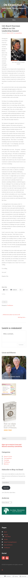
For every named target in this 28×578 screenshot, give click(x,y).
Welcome (6, 464)
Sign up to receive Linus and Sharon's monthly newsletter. (12, 445)
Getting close (21, 317)
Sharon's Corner (8, 456)
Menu (14, 20)
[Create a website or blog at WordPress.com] (2, 570)
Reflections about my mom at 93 (11, 314)
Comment (21, 344)
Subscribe (6, 488)
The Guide (6, 460)
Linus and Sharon (8, 545)
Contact (6, 534)
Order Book (8, 536)
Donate (6, 539)
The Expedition (8, 458)
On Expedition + (14, 5)
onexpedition (18, 33)
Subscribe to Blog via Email (12, 469)
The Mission (10, 305)
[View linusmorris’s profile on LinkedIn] (7, 558)
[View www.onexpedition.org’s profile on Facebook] (3, 558)
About (5, 532)
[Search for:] (14, 438)
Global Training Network (10, 542)
